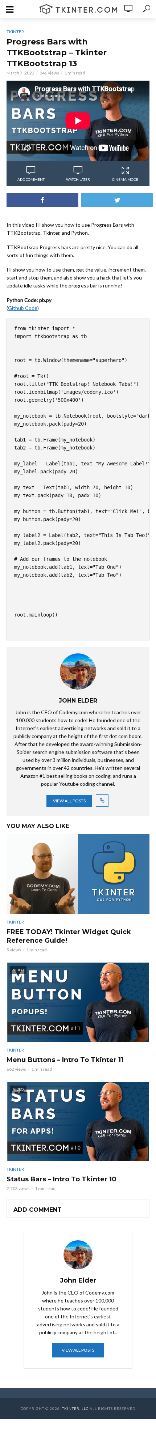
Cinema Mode (125, 179)
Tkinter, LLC (75, 1408)
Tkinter (15, 31)
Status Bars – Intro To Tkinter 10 (61, 1179)
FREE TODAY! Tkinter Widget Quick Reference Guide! (69, 936)
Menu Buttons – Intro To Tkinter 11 (65, 1060)
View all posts (69, 800)
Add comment (31, 179)
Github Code (22, 308)
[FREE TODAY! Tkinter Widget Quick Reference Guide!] (78, 874)
